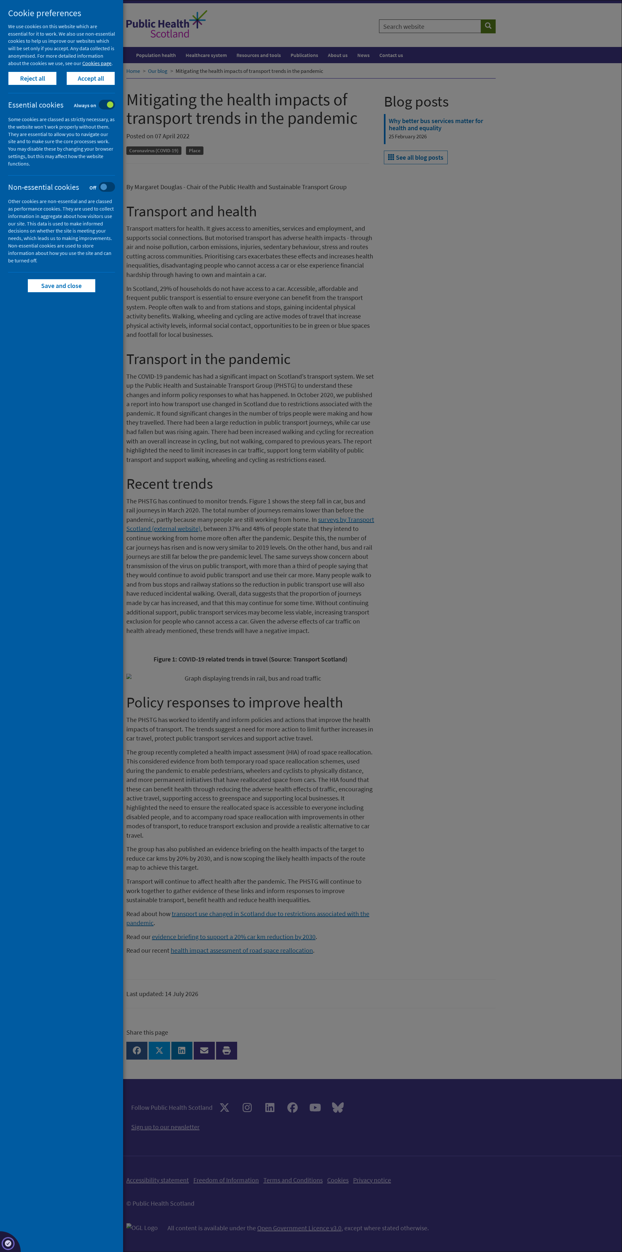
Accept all (91, 78)
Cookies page (96, 63)
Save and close (61, 285)
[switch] (66, 105)
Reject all (32, 78)
